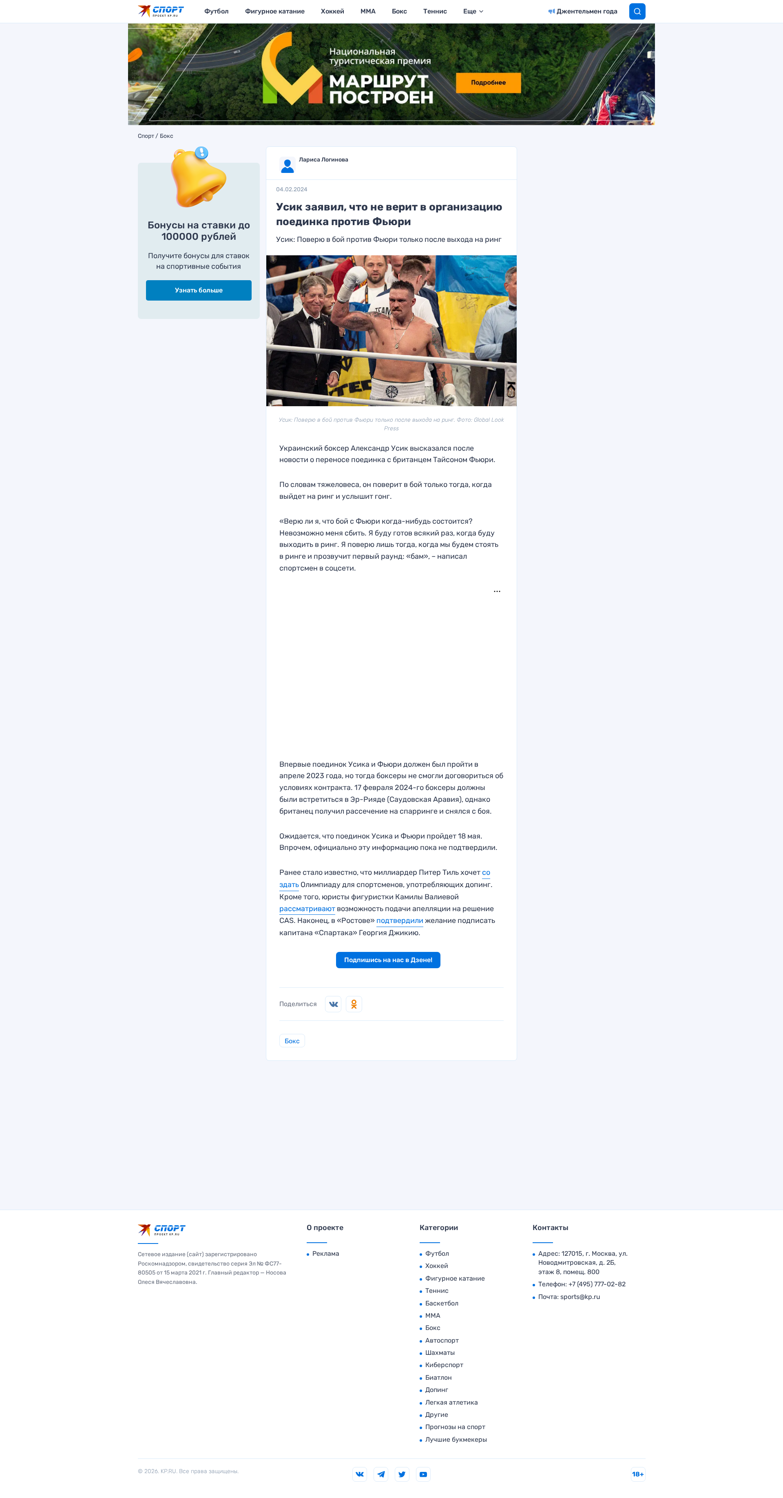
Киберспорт (444, 1365)
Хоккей (332, 11)
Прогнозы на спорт (455, 1427)
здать (289, 884)
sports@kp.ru (580, 1297)
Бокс (399, 11)
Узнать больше (199, 290)
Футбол (216, 11)
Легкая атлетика (451, 1402)
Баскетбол (441, 1303)
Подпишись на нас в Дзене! (388, 960)
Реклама (325, 1253)
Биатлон (438, 1377)
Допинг (436, 1390)
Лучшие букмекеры (456, 1439)
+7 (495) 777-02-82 (597, 1284)
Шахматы (440, 1352)
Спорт (146, 136)
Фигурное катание (275, 11)
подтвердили (399, 920)
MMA (368, 11)
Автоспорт (442, 1340)
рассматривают (307, 908)
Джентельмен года (587, 11)
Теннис (435, 11)
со (486, 872)
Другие (436, 1414)
